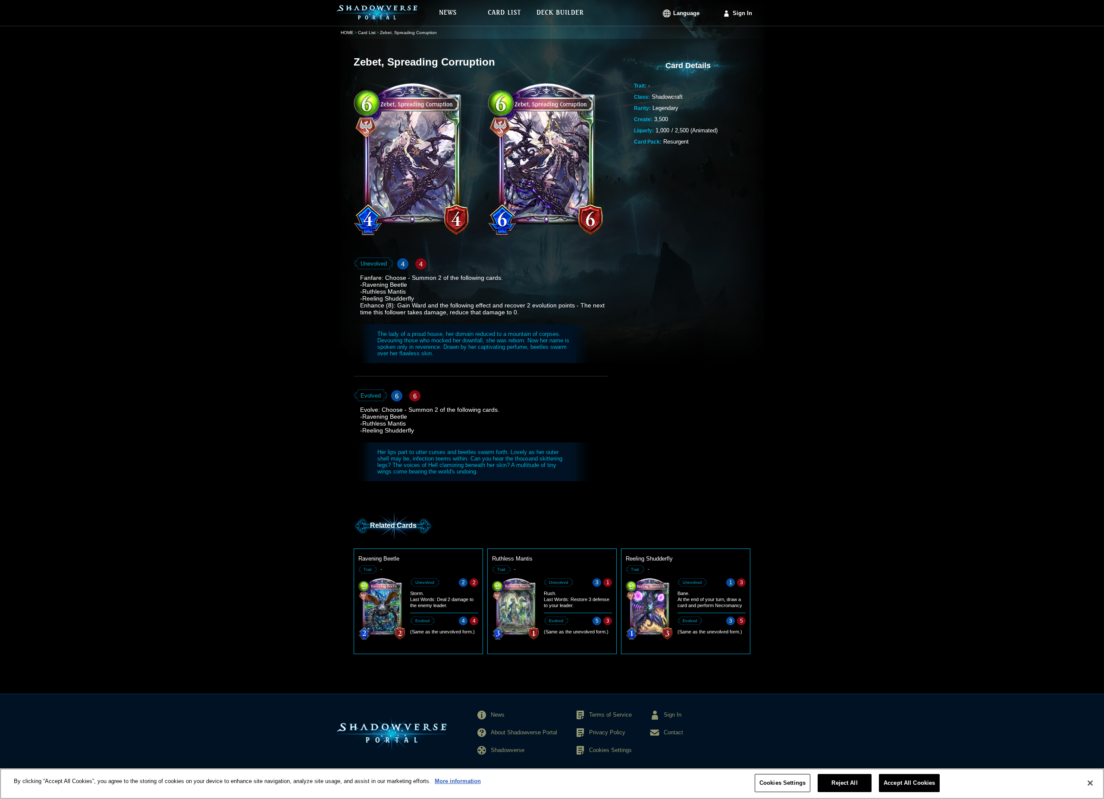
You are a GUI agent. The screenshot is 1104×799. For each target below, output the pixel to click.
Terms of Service (610, 714)
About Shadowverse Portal (524, 732)
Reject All (844, 783)
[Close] (1090, 783)
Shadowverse (507, 750)
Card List (367, 32)
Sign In (742, 13)
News (498, 714)
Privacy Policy (607, 732)
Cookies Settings (782, 783)
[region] (552, 783)
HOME (347, 32)
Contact (673, 732)
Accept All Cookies (909, 783)
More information (458, 781)
